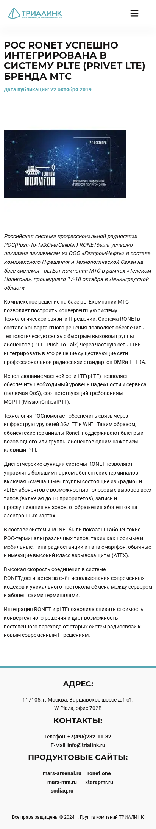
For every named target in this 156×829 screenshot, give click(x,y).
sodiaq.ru (62, 791)
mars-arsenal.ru (62, 773)
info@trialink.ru (86, 745)
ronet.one (99, 773)
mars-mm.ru (62, 782)
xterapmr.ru (99, 782)
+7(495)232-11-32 (89, 736)
